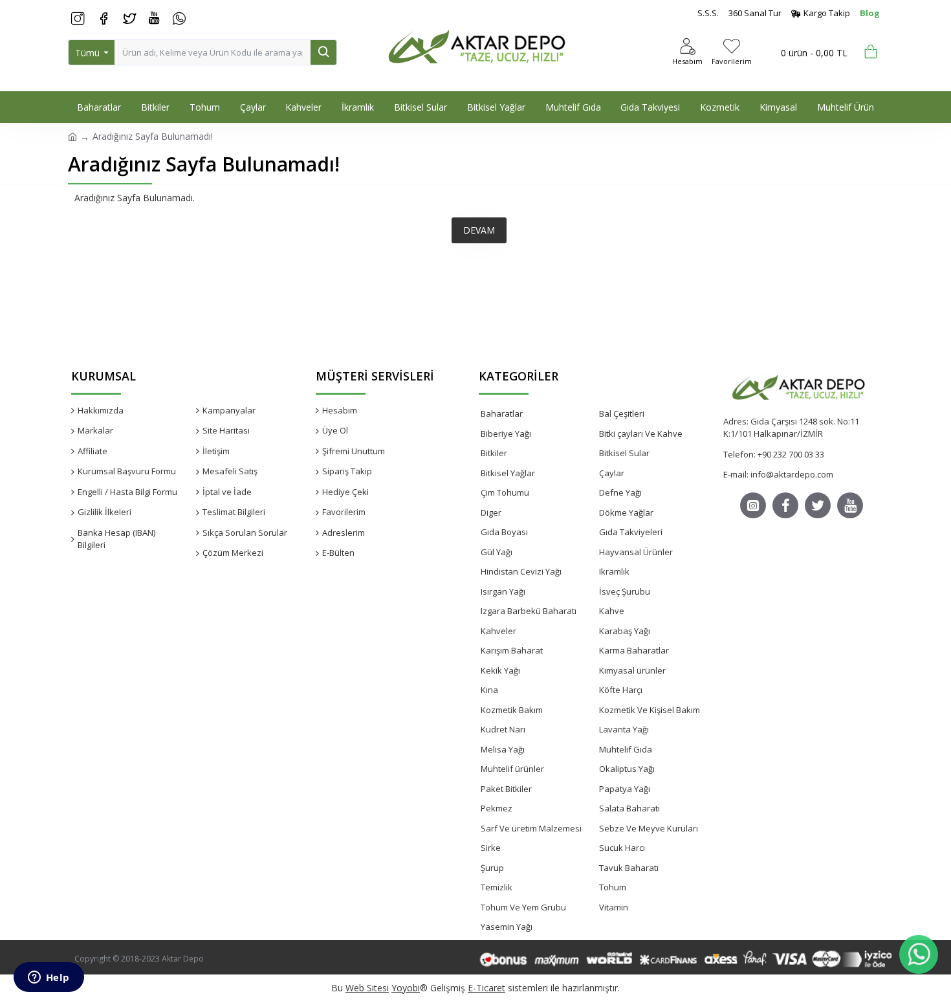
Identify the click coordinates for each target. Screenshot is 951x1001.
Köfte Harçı (620, 690)
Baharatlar (502, 413)
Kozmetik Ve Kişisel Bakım (649, 710)
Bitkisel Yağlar (508, 473)
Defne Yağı (620, 492)
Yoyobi (405, 988)
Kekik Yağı (500, 670)
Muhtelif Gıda (625, 749)
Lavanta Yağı (624, 729)
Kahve (611, 611)
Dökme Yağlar (626, 512)
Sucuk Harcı (622, 847)
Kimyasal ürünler (632, 670)
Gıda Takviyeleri (630, 532)
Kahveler (498, 631)
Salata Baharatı (629, 808)
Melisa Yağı (503, 749)
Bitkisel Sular (624, 453)
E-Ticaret (486, 988)
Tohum (612, 887)
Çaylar (611, 473)
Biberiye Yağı (506, 433)
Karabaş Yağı (624, 631)
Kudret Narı (503, 729)
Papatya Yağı (624, 789)
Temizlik (496, 887)
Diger (491, 512)
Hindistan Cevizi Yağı (521, 571)
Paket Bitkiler (506, 789)
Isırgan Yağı (503, 591)
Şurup (492, 868)
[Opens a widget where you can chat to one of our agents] (48, 978)
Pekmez (496, 808)
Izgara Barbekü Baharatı (528, 611)
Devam (479, 230)
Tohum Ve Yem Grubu (523, 907)
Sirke (491, 847)
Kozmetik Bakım (512, 710)
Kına (489, 690)
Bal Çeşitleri (621, 413)
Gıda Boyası (504, 532)
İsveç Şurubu (624, 591)
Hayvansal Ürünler (636, 552)
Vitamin (613, 907)
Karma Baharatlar (634, 650)
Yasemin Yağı (506, 926)
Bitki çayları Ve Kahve (641, 433)
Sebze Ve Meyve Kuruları (648, 828)
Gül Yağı (496, 552)
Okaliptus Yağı (627, 769)
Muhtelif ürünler (512, 769)
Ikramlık (614, 571)
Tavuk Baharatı (629, 868)
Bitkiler (494, 453)
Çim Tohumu (505, 492)
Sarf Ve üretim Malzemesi (531, 828)
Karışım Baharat (512, 650)
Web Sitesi (367, 988)
